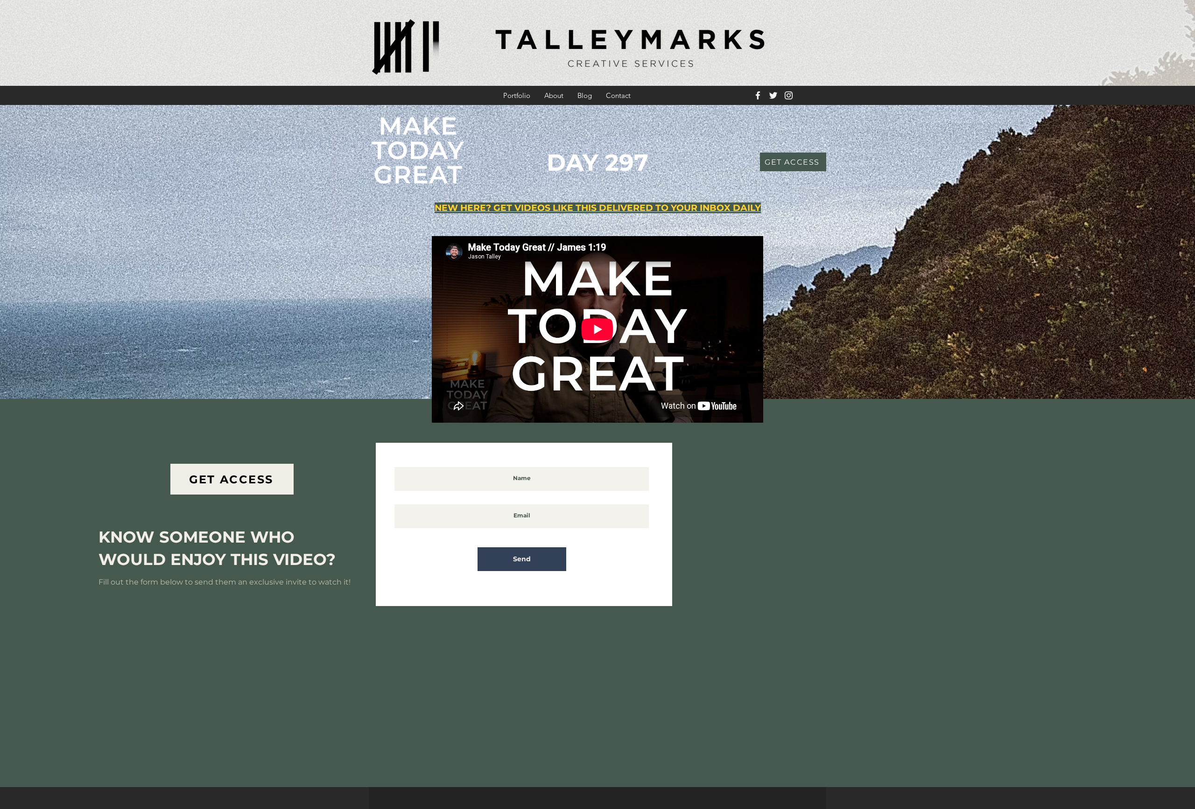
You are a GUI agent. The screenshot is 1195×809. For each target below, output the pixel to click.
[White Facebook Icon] (757, 95)
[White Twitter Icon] (773, 95)
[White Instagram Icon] (788, 95)
